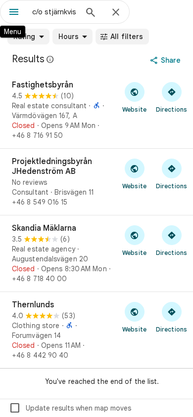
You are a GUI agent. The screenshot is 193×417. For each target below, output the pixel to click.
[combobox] (54, 12)
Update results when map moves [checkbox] (70, 408)
